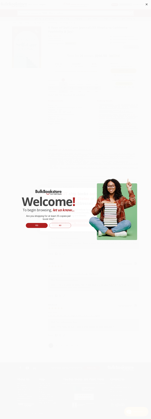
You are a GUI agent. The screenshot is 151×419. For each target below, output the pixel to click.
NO (60, 225)
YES (36, 225)
